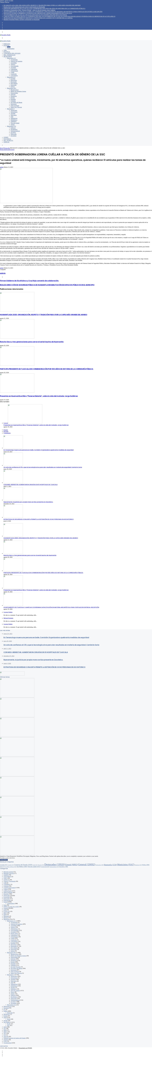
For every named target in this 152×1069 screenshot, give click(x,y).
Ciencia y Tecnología (9, 881)
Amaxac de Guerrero (16, 61)
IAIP (5, 910)
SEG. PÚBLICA (8, 140)
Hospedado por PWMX (25, 1048)
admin (1, 167)
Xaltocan (13, 128)
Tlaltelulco (13, 121)
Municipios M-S (11, 88)
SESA (8, 1019)
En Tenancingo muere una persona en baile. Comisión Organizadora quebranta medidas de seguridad (39, 450)
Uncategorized (45, 866)
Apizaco (13, 64)
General (12, 149)
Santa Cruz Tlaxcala (16, 107)
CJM (5, 883)
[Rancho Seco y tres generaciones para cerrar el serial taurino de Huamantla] (17, 338)
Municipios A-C (11, 58)
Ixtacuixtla (13, 85)
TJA (5, 1035)
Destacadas (7, 148)
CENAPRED (7, 876)
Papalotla (13, 99)
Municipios (125, 864)
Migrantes (6, 916)
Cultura (6, 889)
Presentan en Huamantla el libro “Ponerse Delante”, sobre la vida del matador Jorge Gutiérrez (29, 10)
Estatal (8, 149)
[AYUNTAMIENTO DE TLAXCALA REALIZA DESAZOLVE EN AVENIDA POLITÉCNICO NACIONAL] (17, 815)
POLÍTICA (7, 52)
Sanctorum (14, 104)
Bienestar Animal (8, 872)
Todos (8, 47)
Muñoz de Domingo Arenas (18, 91)
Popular (6, 430)
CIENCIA (6, 142)
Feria (5, 905)
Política (145, 864)
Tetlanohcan (14, 118)
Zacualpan (13, 135)
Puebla (5, 1016)
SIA (5, 1028)
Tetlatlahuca (14, 120)
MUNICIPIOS (8, 56)
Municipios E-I (11, 77)
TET (5, 1033)
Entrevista (10, 1012)
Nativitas (13, 94)
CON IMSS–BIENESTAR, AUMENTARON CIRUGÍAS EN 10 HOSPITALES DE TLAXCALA (31, 485)
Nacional (6, 1008)
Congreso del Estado (23, 865)
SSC (8, 1025)
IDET (5, 913)
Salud (2, 866)
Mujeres (6, 917)
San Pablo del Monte (16, 102)
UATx (5, 1041)
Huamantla (14, 82)
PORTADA (7, 44)
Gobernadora (10, 48)
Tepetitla (13, 113)
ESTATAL (7, 45)
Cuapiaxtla (14, 74)
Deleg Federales (8, 892)
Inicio (1, 148)
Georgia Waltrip (8, 612)
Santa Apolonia (15, 105)
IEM (5, 914)
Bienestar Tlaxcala (9, 873)
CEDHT (6, 137)
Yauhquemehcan (15, 131)
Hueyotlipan (14, 83)
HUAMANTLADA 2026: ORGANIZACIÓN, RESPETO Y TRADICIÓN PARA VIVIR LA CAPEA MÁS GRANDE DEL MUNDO (42, 5)
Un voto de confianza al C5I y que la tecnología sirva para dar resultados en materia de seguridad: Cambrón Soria (43, 467)
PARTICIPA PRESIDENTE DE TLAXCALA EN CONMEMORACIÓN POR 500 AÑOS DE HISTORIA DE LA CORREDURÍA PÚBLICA (44, 8)
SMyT (5, 1031)
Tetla (12, 116)
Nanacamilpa (14, 93)
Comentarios (7, 433)
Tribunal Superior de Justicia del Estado (15, 1038)
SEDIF (5, 1020)
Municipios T (11, 109)
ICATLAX (7, 911)
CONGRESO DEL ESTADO (12, 53)
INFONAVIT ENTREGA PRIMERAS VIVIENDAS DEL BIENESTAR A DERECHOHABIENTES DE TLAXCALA (38, 13)
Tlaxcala (6, 1036)
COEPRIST (7, 884)
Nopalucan (14, 96)
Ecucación (6, 897)
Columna (6, 886)
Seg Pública (22, 866)
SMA (5, 1030)
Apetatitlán (14, 63)
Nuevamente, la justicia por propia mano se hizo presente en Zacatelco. (28, 502)
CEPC (5, 878)
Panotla (13, 97)
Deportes (41, 864)
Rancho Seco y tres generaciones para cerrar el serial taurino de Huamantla (24, 7)
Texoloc (13, 987)
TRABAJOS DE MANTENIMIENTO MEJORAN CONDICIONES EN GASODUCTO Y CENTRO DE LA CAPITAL (38, 18)
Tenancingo (14, 110)
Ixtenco (13, 86)
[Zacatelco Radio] (5, 35)
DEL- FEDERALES (9, 55)
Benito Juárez (14, 933)
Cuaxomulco (14, 75)
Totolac (13, 124)
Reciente (6, 431)
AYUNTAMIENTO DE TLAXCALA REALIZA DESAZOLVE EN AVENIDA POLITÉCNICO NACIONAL (35, 15)
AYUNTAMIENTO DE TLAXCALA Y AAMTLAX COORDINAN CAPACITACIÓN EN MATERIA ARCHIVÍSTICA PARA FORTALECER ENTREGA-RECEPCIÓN (53, 11)
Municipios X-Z (11, 126)
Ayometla (13, 67)
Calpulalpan (14, 69)
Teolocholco (14, 112)
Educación (6, 898)
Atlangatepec (14, 929)
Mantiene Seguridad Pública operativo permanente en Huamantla (22, 19)
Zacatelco (13, 132)
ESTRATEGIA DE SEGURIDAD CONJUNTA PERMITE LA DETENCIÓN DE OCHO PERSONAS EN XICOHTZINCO (39, 519)
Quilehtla (13, 101)
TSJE (5, 50)
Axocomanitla (14, 66)
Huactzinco (14, 80)
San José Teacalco (16, 967)
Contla (12, 72)
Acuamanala (14, 59)
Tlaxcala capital (15, 123)
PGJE (8, 1024)
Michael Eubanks (8, 618)
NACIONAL (7, 139)
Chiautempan (14, 71)
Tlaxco (12, 992)
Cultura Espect (8, 891)
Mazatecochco (15, 90)
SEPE (5, 1027)
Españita (13, 78)
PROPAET (7, 1014)
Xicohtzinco (14, 129)
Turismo (6, 1039)
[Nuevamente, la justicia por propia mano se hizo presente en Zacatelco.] (13, 500)
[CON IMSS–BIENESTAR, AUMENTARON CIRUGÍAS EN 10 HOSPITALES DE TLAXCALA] (13, 482)
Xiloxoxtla (13, 134)
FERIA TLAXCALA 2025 (11, 906)
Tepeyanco (14, 115)
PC (4, 1009)
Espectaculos (7, 900)
